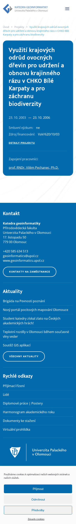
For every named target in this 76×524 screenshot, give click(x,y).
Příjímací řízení (14, 386)
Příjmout (38, 488)
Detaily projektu (22, 142)
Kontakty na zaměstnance (29, 271)
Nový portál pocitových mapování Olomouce (35, 310)
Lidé (6, 394)
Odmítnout (38, 499)
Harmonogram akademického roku (29, 412)
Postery (37, 403)
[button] (67, 9)
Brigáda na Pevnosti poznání (24, 301)
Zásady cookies (36, 519)
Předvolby (38, 510)
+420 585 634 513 (15, 251)
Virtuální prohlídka (16, 429)
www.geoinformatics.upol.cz (23, 260)
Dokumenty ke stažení (19, 421)
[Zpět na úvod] (25, 8)
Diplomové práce (15, 403)
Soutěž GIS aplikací (16, 345)
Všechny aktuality (24, 356)
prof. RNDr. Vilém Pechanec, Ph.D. (34, 167)
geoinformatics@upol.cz (20, 256)
